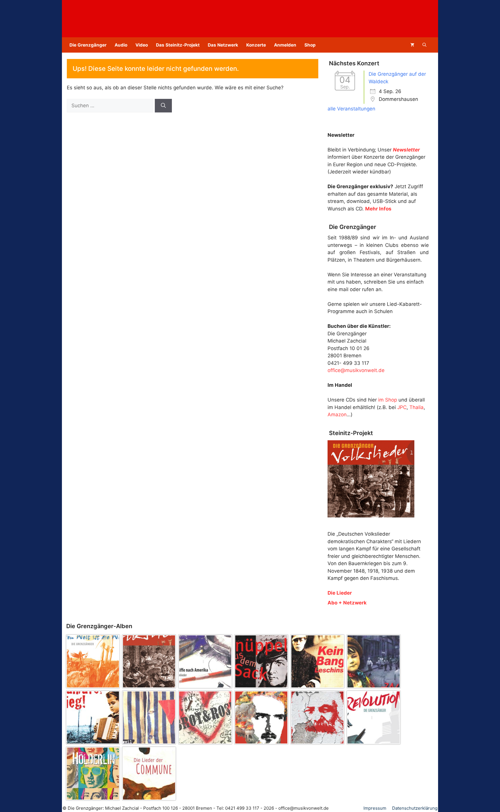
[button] (424, 45)
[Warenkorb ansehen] (412, 45)
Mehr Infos (378, 209)
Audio (121, 45)
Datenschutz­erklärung (415, 808)
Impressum (374, 808)
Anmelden (285, 45)
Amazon (337, 414)
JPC (402, 407)
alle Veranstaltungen (351, 109)
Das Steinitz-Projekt (178, 45)
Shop (310, 45)
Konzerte (256, 45)
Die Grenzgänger (87, 45)
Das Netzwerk (223, 45)
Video (141, 45)
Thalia (416, 407)
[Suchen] (163, 106)
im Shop (387, 400)
